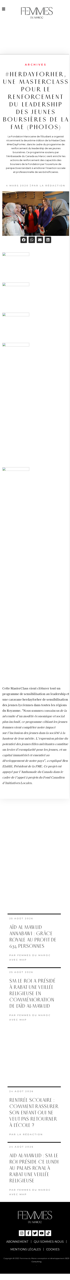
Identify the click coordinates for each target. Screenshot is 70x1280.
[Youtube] (42, 1231)
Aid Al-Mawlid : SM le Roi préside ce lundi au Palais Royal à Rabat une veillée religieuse (34, 1165)
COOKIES (53, 1247)
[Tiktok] (48, 1231)
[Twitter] (35, 1231)
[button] (23, 240)
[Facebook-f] (28, 1231)
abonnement (17, 1239)
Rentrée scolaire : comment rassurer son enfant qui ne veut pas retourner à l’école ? (33, 1110)
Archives (36, 64)
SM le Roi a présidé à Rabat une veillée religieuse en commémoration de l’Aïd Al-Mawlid (32, 991)
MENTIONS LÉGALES (25, 1247)
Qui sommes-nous (49, 1239)
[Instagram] (22, 1231)
